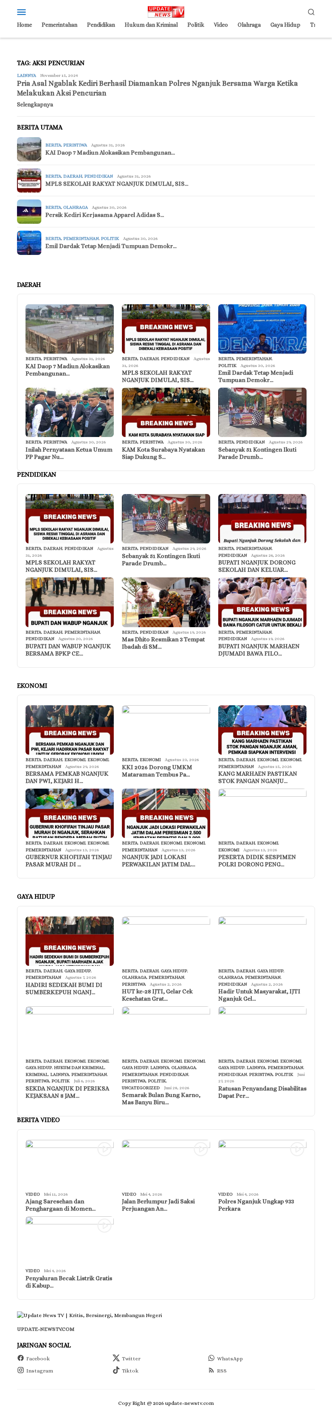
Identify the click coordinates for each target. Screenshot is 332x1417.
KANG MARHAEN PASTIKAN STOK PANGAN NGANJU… (257, 777)
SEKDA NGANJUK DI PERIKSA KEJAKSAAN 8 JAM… (67, 1092)
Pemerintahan (81, 238)
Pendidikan (98, 176)
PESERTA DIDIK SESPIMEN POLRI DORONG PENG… (257, 860)
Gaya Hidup (77, 971)
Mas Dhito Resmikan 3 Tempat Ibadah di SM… (163, 643)
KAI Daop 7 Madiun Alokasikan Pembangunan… (110, 152)
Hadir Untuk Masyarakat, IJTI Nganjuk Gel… (259, 995)
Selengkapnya (35, 104)
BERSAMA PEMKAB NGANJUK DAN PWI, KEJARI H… (67, 777)
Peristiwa (75, 145)
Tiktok (130, 1371)
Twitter (131, 1358)
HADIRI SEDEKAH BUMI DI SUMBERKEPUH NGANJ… (64, 988)
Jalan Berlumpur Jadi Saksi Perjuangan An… (158, 1205)
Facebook (38, 1358)
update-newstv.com (45, 1329)
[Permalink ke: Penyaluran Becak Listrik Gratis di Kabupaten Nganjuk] (70, 1241)
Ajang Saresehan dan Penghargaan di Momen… (61, 1205)
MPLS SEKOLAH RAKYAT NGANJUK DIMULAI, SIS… (116, 183)
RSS (222, 1371)
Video (33, 1194)
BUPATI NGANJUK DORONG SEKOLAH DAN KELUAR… (257, 566)
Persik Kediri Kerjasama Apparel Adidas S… (104, 214)
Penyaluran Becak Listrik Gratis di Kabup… (69, 1282)
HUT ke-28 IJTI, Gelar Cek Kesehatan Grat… (157, 995)
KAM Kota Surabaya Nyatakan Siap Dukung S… (163, 453)
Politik (110, 238)
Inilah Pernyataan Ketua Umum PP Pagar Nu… (69, 453)
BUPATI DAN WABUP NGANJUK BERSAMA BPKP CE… (68, 650)
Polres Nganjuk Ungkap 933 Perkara (256, 1205)
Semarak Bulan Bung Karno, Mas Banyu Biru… (161, 1098)
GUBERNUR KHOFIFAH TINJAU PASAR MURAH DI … (69, 860)
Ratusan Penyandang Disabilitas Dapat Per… (262, 1092)
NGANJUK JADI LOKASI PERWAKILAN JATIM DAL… (158, 860)
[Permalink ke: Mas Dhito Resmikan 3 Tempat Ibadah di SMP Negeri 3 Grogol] (166, 602)
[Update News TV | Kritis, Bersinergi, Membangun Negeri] (166, 11)
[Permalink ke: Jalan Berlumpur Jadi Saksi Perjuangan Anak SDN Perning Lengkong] (166, 1164)
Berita (53, 145)
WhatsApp (230, 1358)
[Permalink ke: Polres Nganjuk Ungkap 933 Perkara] (262, 1164)
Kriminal (37, 1074)
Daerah (72, 176)
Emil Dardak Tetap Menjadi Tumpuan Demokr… (111, 246)
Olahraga (75, 207)
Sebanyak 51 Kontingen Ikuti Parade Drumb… (257, 453)
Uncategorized (141, 1087)
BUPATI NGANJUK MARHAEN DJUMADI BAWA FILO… (259, 650)
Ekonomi (74, 759)
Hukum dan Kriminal (79, 1067)
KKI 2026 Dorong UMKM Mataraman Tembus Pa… (157, 771)
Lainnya (26, 75)
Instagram (39, 1371)
